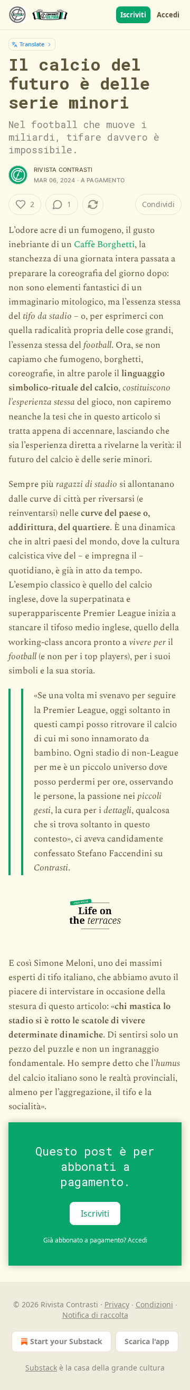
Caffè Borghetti (104, 244)
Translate (32, 44)
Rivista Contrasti (63, 169)
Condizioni (154, 1304)
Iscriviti (133, 14)
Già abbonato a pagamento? (95, 1240)
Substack (41, 1368)
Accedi (168, 14)
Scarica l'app (147, 1341)
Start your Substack (66, 1341)
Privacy (116, 1304)
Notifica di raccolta (95, 1315)
